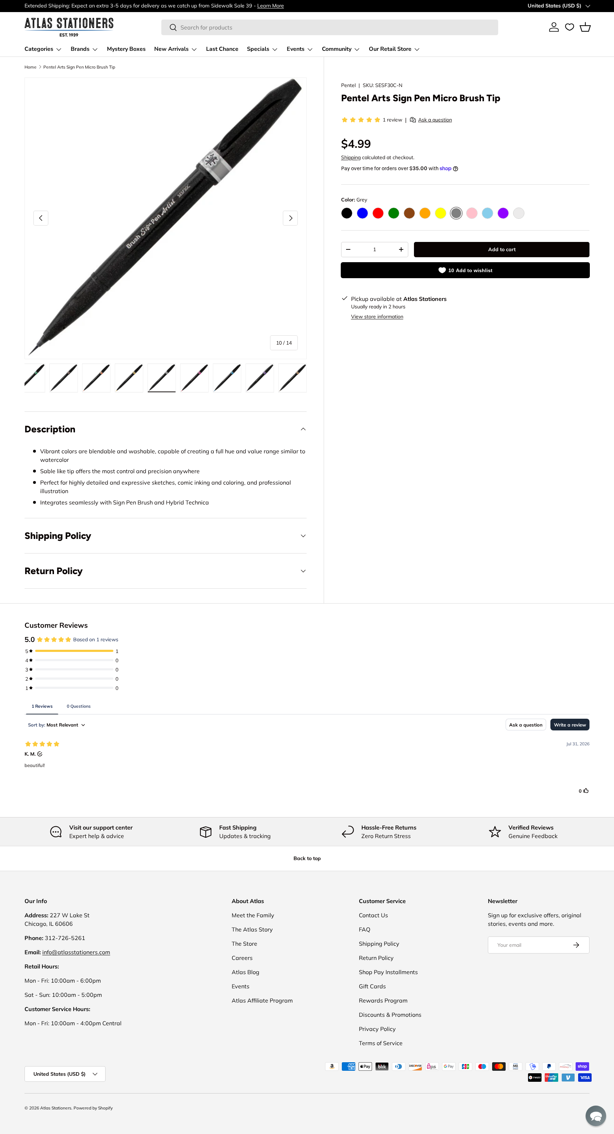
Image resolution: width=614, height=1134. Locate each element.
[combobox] (330, 27)
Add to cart (502, 249)
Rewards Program (383, 1000)
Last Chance (222, 49)
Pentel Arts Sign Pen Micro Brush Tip (79, 67)
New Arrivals (171, 49)
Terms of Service (381, 1043)
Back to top (307, 858)
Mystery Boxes (126, 49)
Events (296, 49)
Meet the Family (253, 915)
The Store (244, 943)
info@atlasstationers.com (76, 952)
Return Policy (376, 957)
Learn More (270, 5)
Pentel (348, 85)
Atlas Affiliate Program (262, 1000)
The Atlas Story (252, 929)
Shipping (351, 157)
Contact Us (373, 915)
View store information (377, 316)
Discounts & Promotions (390, 1014)
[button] (585, 27)
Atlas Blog (245, 972)
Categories (39, 49)
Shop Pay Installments (388, 972)
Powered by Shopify (93, 1108)
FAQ (364, 929)
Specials (258, 49)
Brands (80, 49)
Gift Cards (372, 986)
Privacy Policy (377, 1028)
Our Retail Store (390, 49)
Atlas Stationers (55, 1108)
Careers (242, 957)
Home (31, 67)
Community (336, 49)
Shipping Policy (379, 943)
